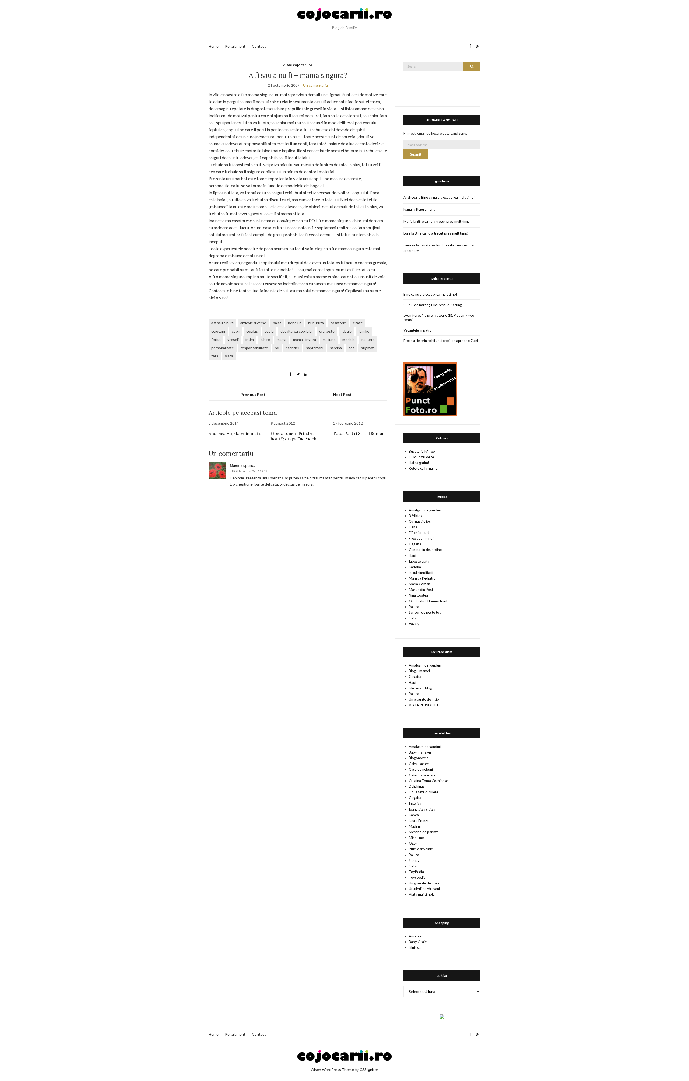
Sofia (413, 618)
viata (229, 356)
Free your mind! (421, 538)
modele (348, 339)
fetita (216, 339)
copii (236, 331)
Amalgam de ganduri (425, 510)
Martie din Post (421, 589)
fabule (346, 331)
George (409, 245)
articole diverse (253, 322)
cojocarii (218, 331)
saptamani (314, 348)
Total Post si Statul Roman (359, 433)
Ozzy (413, 843)
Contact (259, 46)
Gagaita (415, 544)
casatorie (338, 322)
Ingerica (415, 803)
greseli (233, 339)
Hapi (412, 555)
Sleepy (414, 860)
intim (249, 339)
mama (281, 339)
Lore (406, 233)
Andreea (410, 197)
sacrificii (292, 348)
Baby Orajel (418, 942)
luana (407, 209)
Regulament (235, 46)
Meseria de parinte (423, 832)
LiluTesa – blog (420, 688)
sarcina (336, 348)
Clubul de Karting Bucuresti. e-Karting (432, 305)
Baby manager (420, 752)
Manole (236, 465)
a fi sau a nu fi (222, 322)
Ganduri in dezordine (425, 550)
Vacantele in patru (417, 330)
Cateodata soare (422, 775)
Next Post (342, 394)
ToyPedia (416, 872)
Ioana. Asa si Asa (422, 809)
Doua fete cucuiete (423, 792)
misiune (329, 339)
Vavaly (414, 624)
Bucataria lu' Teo (422, 451)
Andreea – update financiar (235, 433)
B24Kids (415, 516)
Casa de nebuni (421, 769)
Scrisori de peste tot (425, 612)
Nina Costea (418, 595)
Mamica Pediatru (422, 578)
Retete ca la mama (423, 468)
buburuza (316, 322)
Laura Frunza (419, 820)
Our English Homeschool (428, 601)
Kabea (414, 815)
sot (351, 348)
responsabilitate (254, 348)
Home (214, 46)
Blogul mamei (419, 671)
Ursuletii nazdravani (424, 889)
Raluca (414, 607)
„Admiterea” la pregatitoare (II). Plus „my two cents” (438, 317)
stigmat (367, 348)
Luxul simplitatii (421, 572)
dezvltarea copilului (296, 331)
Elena (413, 527)
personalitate (222, 348)
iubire (265, 339)
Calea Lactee (419, 764)
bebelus (294, 322)
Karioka (415, 567)
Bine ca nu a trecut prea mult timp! (448, 197)
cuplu (269, 331)
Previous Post (253, 394)
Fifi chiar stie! (419, 533)
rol (277, 348)
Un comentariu (315, 85)
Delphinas (416, 786)
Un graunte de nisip (424, 699)
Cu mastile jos (420, 521)
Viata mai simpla (422, 894)
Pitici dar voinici (421, 849)
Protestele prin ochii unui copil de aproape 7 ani (440, 341)
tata (214, 356)
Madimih (416, 826)
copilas (252, 331)
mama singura (304, 339)
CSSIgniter (369, 1069)
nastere (368, 339)
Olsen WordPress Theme (332, 1069)
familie (363, 331)
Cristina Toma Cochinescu (429, 781)
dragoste (327, 331)
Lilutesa (415, 947)
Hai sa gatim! (419, 463)
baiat (277, 322)
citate (358, 322)
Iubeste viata (419, 561)
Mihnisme (416, 837)
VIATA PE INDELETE (425, 705)
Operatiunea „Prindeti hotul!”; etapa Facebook (293, 436)
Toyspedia (417, 877)
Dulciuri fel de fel (422, 457)
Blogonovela (418, 758)
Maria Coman (419, 584)
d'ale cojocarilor (297, 64)
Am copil (416, 936)
